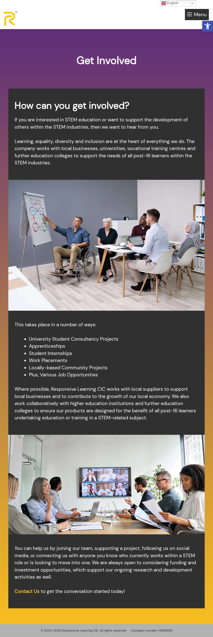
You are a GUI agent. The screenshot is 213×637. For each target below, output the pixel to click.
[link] (207, 26)
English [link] (172, 3)
